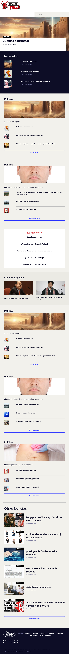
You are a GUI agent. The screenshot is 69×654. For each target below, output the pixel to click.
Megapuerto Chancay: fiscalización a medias (34, 251)
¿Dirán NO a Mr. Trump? (34, 258)
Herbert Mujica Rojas (10, 44)
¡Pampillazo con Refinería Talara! (34, 244)
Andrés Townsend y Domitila (34, 265)
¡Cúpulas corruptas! (34, 237)
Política (7, 37)
